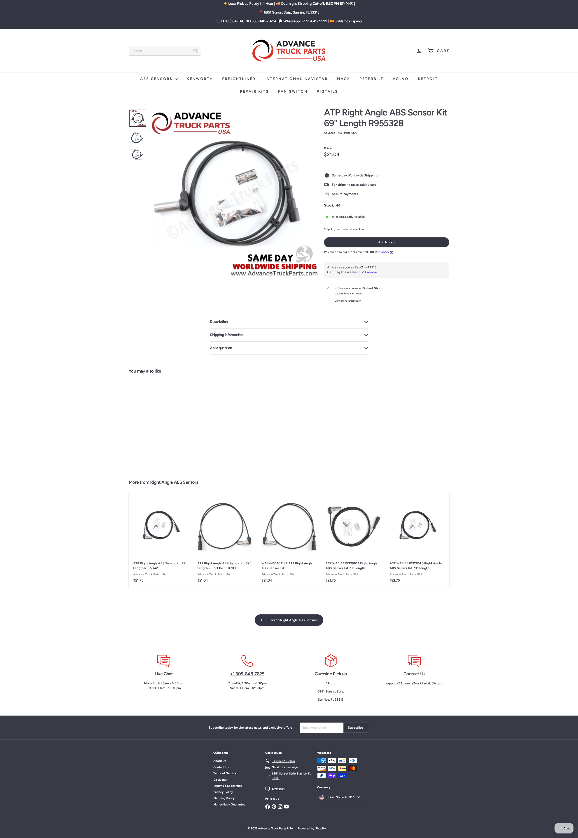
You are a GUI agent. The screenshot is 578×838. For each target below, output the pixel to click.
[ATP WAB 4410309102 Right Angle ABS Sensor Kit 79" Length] (353, 540)
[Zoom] (234, 193)
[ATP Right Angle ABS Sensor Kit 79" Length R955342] (161, 540)
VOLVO (401, 79)
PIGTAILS (327, 91)
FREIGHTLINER (239, 79)
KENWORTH (200, 79)
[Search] (195, 51)
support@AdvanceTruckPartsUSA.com (414, 683)
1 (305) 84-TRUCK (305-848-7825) (248, 21)
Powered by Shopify (312, 828)
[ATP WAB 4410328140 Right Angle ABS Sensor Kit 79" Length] (417, 540)
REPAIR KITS (254, 91)
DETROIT (428, 79)
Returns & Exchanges (227, 785)
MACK (343, 79)
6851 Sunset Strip (330, 691)
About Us (219, 761)
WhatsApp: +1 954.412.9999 (305, 21)
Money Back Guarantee (229, 804)
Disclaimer (220, 779)
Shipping (329, 229)
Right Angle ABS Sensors (174, 482)
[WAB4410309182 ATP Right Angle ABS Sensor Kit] (289, 540)
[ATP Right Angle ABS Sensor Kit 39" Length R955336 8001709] (225, 540)
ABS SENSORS (157, 79)
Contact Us (221, 767)
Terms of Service (224, 773)
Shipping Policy (224, 798)
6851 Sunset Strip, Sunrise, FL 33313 (291, 12)
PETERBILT (371, 79)
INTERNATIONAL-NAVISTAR (296, 79)
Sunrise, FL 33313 (331, 700)
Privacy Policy (223, 792)
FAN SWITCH (293, 91)
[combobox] (165, 51)
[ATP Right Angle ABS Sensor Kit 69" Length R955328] (155, 424)
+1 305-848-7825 (247, 673)
